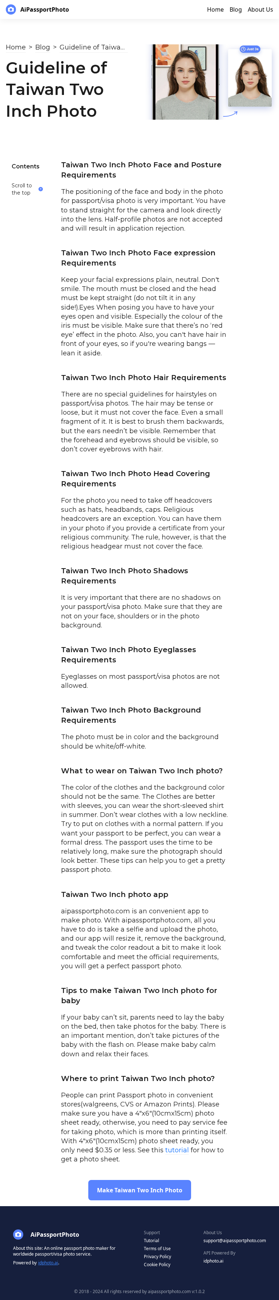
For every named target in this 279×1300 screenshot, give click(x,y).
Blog (42, 47)
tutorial (177, 1150)
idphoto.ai (48, 1263)
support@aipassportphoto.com (234, 1240)
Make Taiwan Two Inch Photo (139, 1190)
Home (16, 47)
